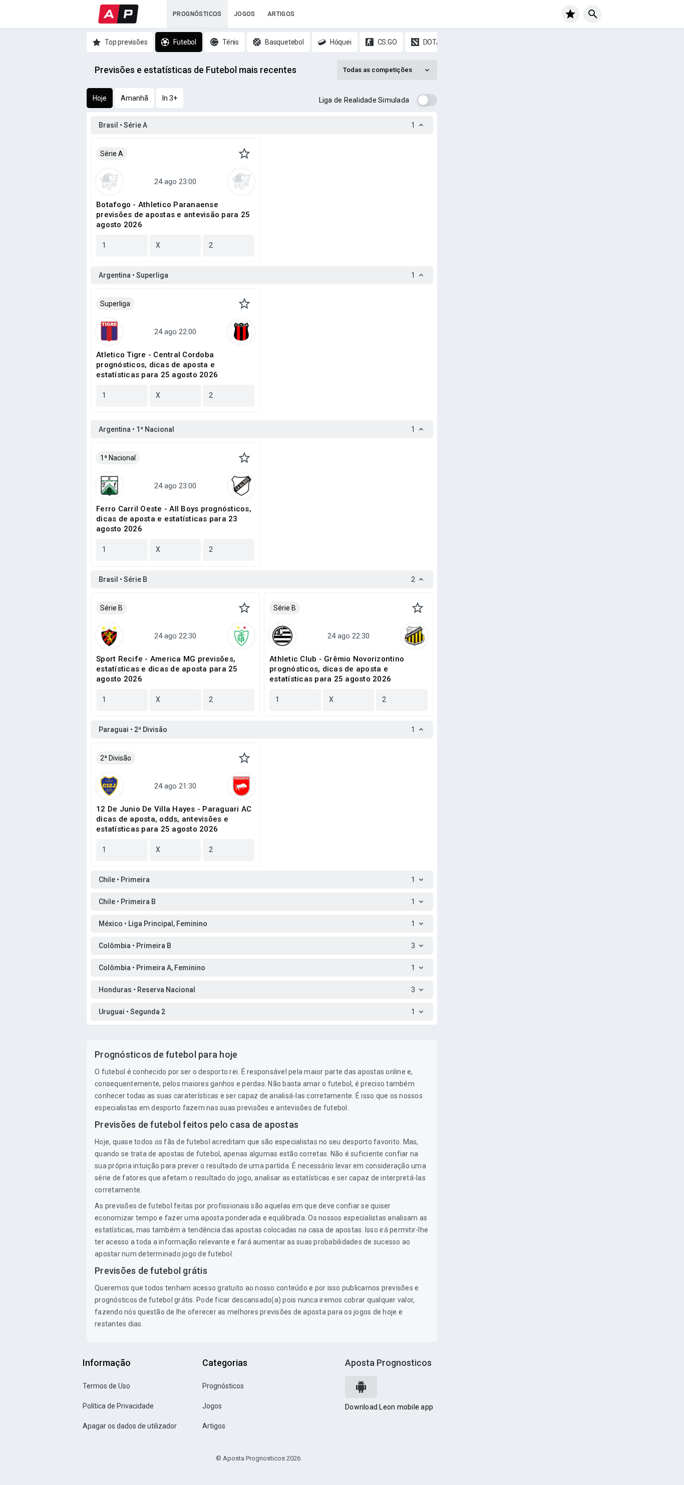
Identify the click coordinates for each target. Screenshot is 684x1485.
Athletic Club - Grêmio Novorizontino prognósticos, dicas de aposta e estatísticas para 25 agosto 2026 (336, 668)
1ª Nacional (118, 458)
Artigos (281, 14)
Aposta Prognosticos (388, 1362)
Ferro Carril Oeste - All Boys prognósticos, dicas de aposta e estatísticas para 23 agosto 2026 (173, 518)
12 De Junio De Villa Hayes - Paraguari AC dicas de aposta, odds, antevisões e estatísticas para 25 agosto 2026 (173, 819)
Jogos (244, 14)
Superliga (115, 304)
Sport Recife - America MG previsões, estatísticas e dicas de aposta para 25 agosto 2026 (167, 668)
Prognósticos (197, 14)
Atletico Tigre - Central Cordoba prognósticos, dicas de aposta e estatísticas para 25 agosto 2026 (157, 364)
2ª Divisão (115, 758)
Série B (111, 608)
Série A (111, 154)
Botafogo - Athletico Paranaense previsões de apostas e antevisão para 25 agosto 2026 (173, 214)
